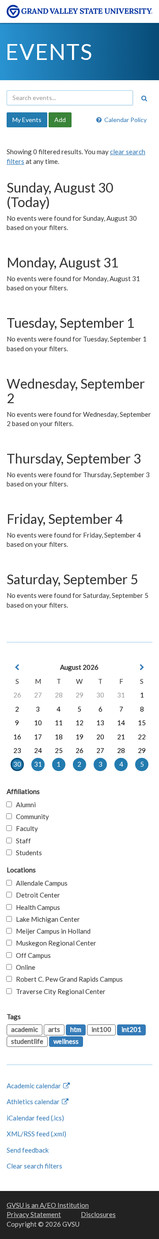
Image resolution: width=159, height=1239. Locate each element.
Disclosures (98, 1214)
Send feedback (28, 1150)
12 (79, 723)
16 (17, 737)
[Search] (144, 98)
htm (75, 1029)
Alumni (24, 805)
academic (24, 1029)
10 (38, 723)
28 (59, 695)
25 (59, 750)
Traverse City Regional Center (59, 991)
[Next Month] (141, 667)
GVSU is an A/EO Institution (48, 1205)
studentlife (27, 1041)
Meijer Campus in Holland (51, 931)
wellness (66, 1041)
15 (142, 723)
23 (17, 750)
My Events (27, 119)
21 (121, 737)
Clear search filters (34, 1166)
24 (38, 750)
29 (79, 695)
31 (121, 695)
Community (30, 816)
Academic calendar (34, 1086)
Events (49, 51)
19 (79, 737)
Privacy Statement (34, 1214)
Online (23, 967)
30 (100, 695)
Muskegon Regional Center (54, 943)
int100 (101, 1029)
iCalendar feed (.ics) (35, 1118)
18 (59, 737)
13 (100, 723)
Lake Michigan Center (46, 919)
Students (27, 853)
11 (59, 723)
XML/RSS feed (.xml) (36, 1134)
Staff (21, 841)
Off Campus (31, 955)
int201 (131, 1029)
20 (100, 737)
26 (17, 695)
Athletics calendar (34, 1101)
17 (38, 737)
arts (54, 1029)
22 (142, 737)
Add (60, 119)
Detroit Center (36, 895)
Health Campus (36, 907)
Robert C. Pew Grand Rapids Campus (67, 979)
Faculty (25, 828)
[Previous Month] (17, 667)
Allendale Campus (40, 883)
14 (121, 723)
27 (38, 695)
